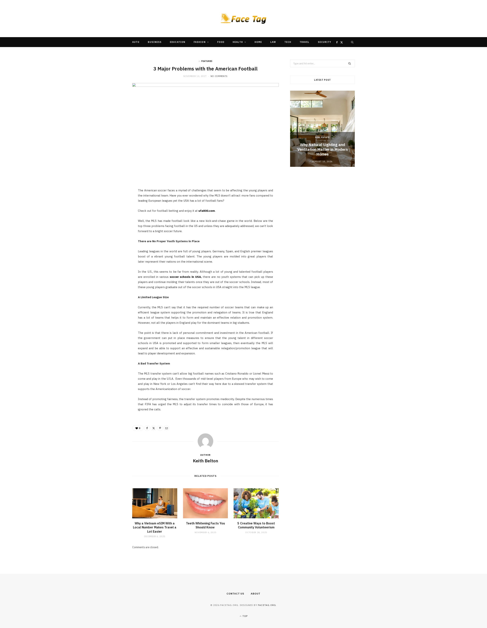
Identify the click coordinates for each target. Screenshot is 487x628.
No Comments (219, 76)
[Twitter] (114, 213)
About (255, 593)
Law (273, 42)
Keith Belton (205, 460)
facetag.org (267, 605)
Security (324, 42)
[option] (322, 129)
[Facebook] (114, 203)
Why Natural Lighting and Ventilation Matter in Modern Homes (322, 149)
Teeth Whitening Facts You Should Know (205, 525)
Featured (206, 61)
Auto (135, 42)
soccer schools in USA (185, 277)
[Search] (352, 42)
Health (238, 42)
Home (258, 42)
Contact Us (235, 593)
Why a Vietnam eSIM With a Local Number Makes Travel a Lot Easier (154, 527)
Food (220, 42)
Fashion (200, 42)
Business (155, 42)
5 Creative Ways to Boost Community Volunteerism (256, 525)
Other (232, 51)
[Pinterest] (114, 223)
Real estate (322, 137)
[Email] (114, 232)
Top (244, 616)
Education (177, 42)
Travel (304, 42)
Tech (287, 42)
